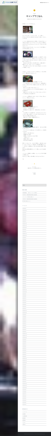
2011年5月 (24, 398)
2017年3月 (24, 266)
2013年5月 (24, 348)
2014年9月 (24, 314)
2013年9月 (24, 339)
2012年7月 (24, 368)
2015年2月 (24, 306)
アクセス (23, 422)
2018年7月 (24, 241)
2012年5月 (24, 373)
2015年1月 (24, 308)
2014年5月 (24, 323)
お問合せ (23, 424)
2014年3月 (24, 327)
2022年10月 (24, 210)
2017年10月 (24, 258)
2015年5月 (24, 300)
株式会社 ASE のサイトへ (44, 2)
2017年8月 (24, 260)
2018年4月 (24, 248)
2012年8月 (24, 366)
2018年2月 (24, 250)
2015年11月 (24, 289)
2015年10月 (24, 291)
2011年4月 (24, 400)
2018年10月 (24, 235)
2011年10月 (24, 387)
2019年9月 (24, 229)
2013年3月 (24, 352)
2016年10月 (24, 275)
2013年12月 (24, 333)
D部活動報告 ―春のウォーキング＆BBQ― (29, 192)
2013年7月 (24, 343)
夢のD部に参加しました (26, 201)
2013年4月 (24, 350)
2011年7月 (24, 393)
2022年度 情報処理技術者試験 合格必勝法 (29, 194)
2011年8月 (24, 391)
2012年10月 (24, 362)
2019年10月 (24, 227)
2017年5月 (24, 264)
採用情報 (23, 420)
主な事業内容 (24, 416)
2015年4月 (24, 302)
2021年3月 (24, 216)
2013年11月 (24, 335)
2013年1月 (24, 356)
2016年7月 (24, 279)
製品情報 (23, 418)
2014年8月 (24, 316)
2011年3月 (24, 402)
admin (31, 19)
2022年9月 (24, 212)
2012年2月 (24, 379)
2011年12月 (24, 383)
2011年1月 (24, 404)
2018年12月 (24, 233)
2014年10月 (24, 312)
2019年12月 (24, 223)
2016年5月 (24, 283)
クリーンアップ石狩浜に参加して (28, 196)
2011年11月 (24, 385)
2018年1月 (24, 252)
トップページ (24, 411)
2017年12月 (24, 254)
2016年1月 (24, 287)
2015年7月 (24, 298)
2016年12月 (24, 273)
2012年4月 (24, 375)
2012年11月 (24, 360)
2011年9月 (24, 389)
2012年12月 (24, 358)
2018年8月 (24, 239)
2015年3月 (24, 304)
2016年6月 (24, 281)
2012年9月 (24, 364)
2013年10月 (24, 337)
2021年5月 (24, 214)
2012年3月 (24, 377)
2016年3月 (24, 285)
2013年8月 (24, 341)
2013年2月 (24, 354)
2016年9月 (24, 277)
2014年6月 (24, 321)
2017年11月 (24, 256)
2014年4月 (24, 325)
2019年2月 (24, 231)
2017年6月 (24, 262)
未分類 (34, 13)
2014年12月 (24, 310)
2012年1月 (24, 381)
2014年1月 (24, 331)
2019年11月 (24, 225)
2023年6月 (24, 208)
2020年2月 (24, 221)
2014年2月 (24, 329)
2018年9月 (24, 237)
